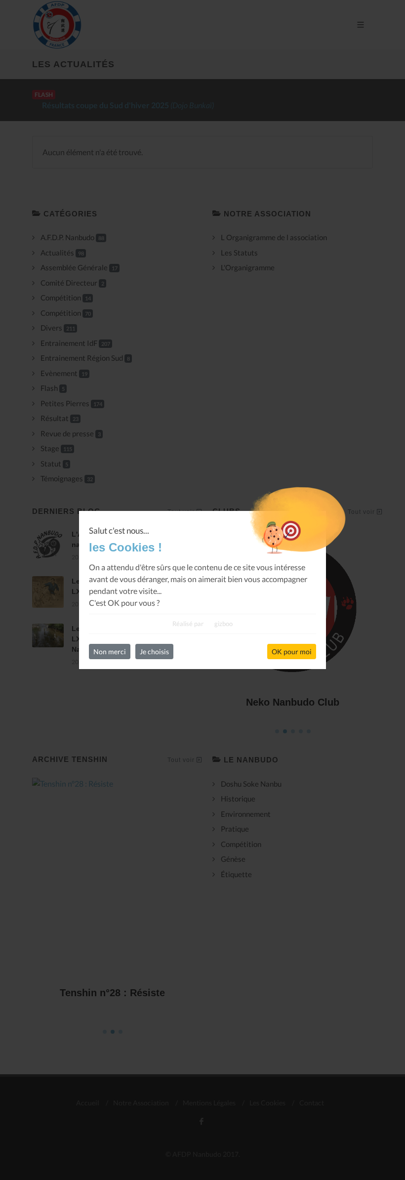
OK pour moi (292, 651)
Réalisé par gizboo (202, 624)
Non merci (109, 651)
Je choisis (154, 651)
